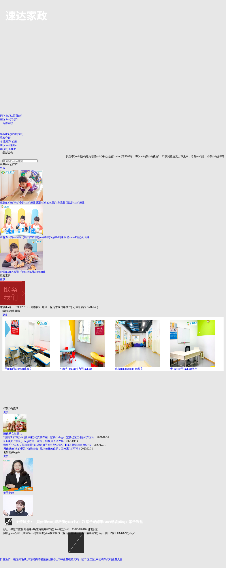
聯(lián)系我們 (8, 148)
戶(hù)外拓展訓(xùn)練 (32, 271)
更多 (2, 167)
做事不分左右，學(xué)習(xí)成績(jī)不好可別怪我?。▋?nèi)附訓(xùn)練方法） (48, 444)
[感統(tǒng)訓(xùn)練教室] (142, 343)
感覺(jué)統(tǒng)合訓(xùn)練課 (18, 202)
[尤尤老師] (113, 511)
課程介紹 (5, 137)
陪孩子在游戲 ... (12, 433)
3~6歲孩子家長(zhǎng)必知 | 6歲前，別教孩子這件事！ (34, 441)
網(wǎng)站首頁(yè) (11, 115)
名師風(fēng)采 (8, 141)
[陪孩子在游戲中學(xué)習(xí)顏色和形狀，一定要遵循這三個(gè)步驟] (113, 423)
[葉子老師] (113, 474)
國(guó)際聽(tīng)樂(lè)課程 (50, 237)
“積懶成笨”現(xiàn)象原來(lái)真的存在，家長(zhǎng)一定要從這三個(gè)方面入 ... (50, 437)
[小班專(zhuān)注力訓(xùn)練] (87, 343)
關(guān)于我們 (8, 119)
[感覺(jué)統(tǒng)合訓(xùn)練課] (113, 185)
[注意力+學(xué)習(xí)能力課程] (113, 220)
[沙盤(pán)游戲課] (113, 254)
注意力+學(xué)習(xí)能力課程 (17, 237)
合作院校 (7, 123)
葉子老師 (8, 492)
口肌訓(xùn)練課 (75, 202)
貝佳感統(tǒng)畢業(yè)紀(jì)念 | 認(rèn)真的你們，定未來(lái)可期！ (42, 448)
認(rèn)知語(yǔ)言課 (78, 237)
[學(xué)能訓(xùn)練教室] (32, 343)
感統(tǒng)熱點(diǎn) (11, 133)
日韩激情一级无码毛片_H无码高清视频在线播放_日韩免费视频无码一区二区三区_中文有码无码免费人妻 (61, 559)
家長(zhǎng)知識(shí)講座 (50, 202)
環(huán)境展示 (8, 145)
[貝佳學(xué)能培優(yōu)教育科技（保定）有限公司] (26, 15)
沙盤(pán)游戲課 (9, 271)
